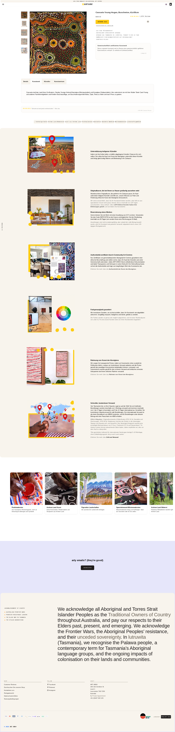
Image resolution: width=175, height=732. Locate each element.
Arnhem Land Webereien (56, 121)
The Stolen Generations (14, 620)
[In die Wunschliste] (147, 21)
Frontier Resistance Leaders (16, 615)
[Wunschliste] (166, 4)
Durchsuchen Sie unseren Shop (14, 687)
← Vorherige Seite (40, 121)
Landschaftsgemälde (134, 121)
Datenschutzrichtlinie (11, 696)
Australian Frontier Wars (15, 612)
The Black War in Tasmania (16, 617)
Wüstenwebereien (120, 121)
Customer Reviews (10, 684)
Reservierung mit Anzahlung (104, 25)
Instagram (51, 690)
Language (157, 717)
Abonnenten (97, 121)
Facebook (52, 684)
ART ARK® (13, 726)
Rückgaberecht (9, 693)
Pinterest (52, 687)
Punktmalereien (87, 121)
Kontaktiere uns (9, 690)
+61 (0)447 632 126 (96, 698)
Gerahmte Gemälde (108, 121)
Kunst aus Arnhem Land (73, 121)
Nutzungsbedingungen (11, 699)
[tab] (25, 81)
